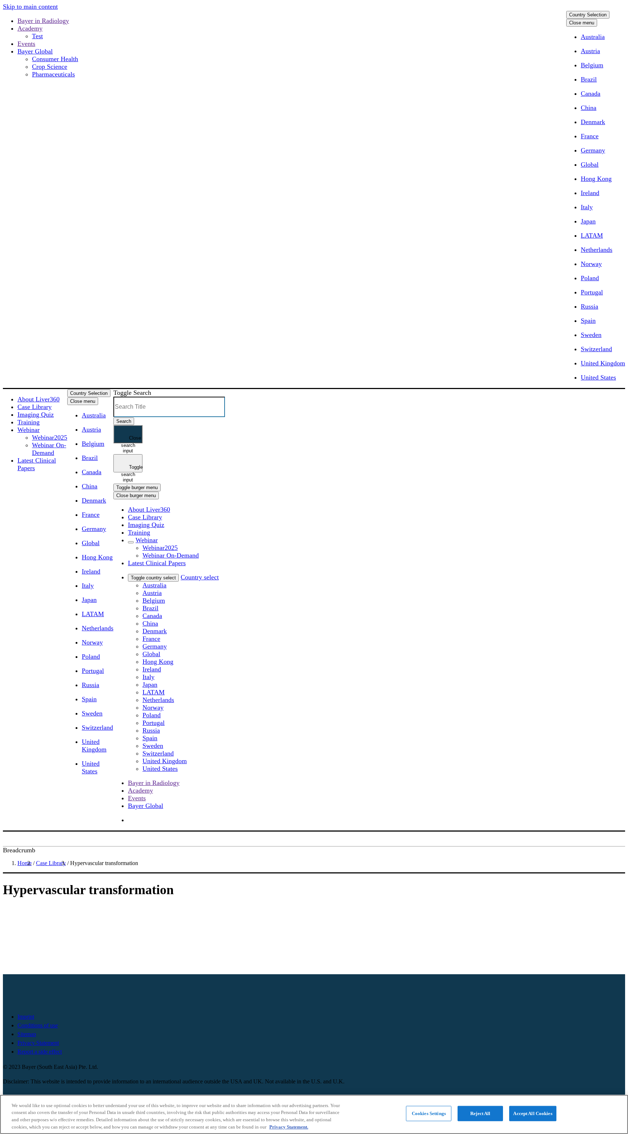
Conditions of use (37, 1025)
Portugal (592, 292)
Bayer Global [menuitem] (145, 805)
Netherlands (596, 249)
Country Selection (588, 14)
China (588, 107)
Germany (593, 150)
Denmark (593, 122)
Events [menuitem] (137, 798)
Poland (590, 278)
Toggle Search (132, 392)
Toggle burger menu (137, 487)
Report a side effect (39, 1051)
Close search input (131, 439)
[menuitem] (38, 399)
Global (590, 164)
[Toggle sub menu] (131, 542)
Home (24, 863)
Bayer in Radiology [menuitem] (154, 782)
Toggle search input (131, 468)
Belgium (592, 65)
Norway (591, 263)
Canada (590, 93)
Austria (590, 51)
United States (598, 377)
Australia (593, 36)
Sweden (591, 334)
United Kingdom (603, 363)
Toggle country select (153, 577)
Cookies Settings (429, 1113)
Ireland (590, 193)
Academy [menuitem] (140, 790)
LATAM (592, 235)
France (590, 136)
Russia (589, 306)
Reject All (480, 1113)
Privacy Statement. (288, 1126)
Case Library (51, 863)
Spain (588, 320)
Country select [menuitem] (200, 577)
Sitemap (26, 1034)
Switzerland (596, 349)
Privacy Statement (38, 1043)
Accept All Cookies (532, 1113)
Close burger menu (136, 495)
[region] (314, 1114)
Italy (587, 207)
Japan (588, 221)
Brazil (589, 79)
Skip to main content (30, 6)
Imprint (25, 1017)
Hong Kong (596, 178)
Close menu (581, 22)
